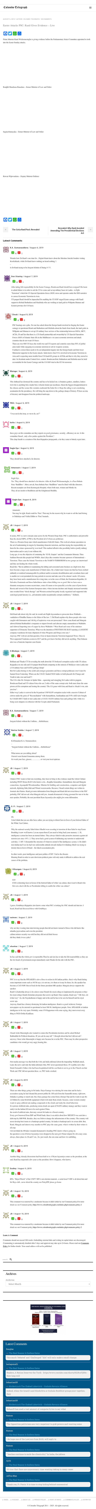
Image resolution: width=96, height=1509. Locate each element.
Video (6, 1500)
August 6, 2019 (9, 19)
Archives (10, 1280)
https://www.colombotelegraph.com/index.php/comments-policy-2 (57, 1204)
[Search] (10, 1259)
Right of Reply (55, 1500)
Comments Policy (72, 1500)
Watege (13, 371)
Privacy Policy (40, 1500)
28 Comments (46, 19)
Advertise (87, 1500)
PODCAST (15, 1500)
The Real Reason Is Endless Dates (24, 1353)
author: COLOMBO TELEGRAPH (27, 19)
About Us (26, 1500)
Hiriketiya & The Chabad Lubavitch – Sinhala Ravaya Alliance (38, 1386)
